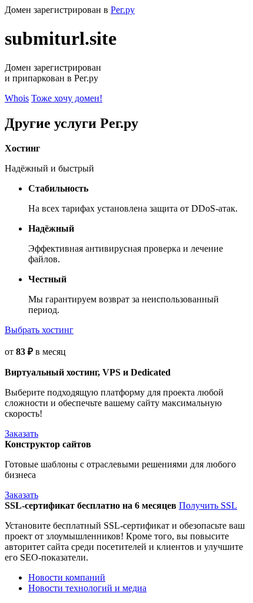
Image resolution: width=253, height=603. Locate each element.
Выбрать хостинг (39, 330)
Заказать (21, 434)
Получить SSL (208, 505)
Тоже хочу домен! (66, 98)
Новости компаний (66, 577)
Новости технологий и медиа (87, 588)
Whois (17, 98)
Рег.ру (123, 10)
